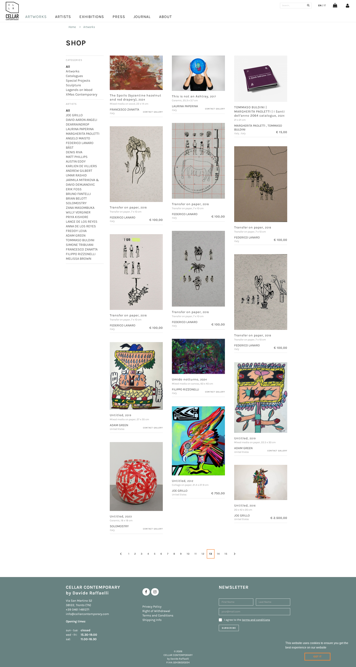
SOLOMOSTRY (119, 526)
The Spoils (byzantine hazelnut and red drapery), (135, 97)
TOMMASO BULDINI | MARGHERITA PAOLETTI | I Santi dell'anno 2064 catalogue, (259, 111)
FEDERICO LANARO (184, 214)
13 (210, 553)
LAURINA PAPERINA (185, 106)
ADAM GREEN (119, 425)
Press (119, 16)
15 (226, 553)
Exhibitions (91, 16)
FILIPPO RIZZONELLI (185, 389)
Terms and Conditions (157, 615)
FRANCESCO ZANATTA (124, 109)
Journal (142, 16)
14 (218, 553)
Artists (63, 16)
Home (72, 27)
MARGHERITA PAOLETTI (250, 125)
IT (325, 5)
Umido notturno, (189, 379)
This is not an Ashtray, (194, 96)
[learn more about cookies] (327, 647)
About (165, 16)
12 (203, 553)
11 (196, 553)
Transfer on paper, (190, 204)
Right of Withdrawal (156, 611)
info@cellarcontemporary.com (87, 614)
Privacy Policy (151, 606)
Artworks (36, 16)
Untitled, (120, 415)
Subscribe (229, 628)
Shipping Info (151, 620)
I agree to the (247, 619)
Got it (317, 656)
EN (320, 5)
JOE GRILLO (179, 490)
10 (188, 553)
